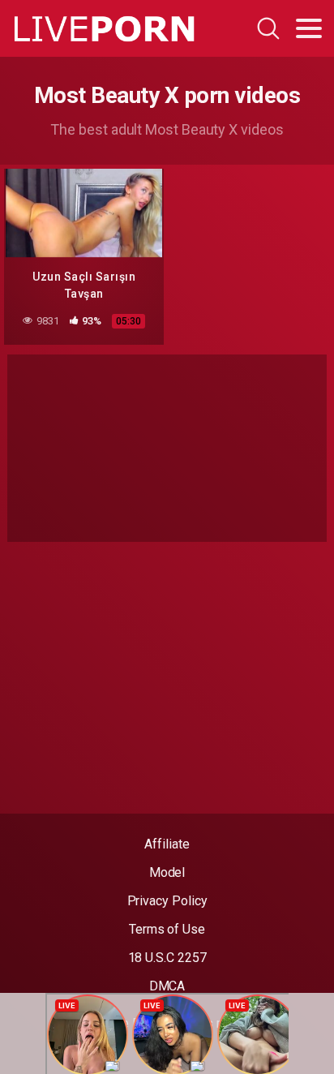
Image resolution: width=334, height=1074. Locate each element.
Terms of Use (167, 929)
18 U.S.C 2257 (167, 957)
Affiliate (166, 844)
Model (167, 872)
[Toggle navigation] (309, 28)
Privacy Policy (167, 901)
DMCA (167, 986)
